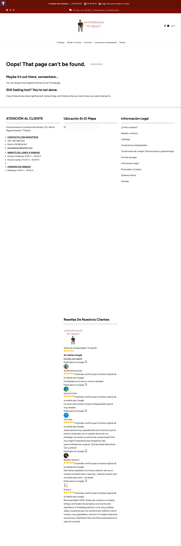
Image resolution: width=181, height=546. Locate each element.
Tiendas (122, 42)
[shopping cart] (168, 26)
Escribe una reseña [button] (73, 358)
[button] (3, 3)
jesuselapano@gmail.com (20, 147)
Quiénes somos (128, 175)
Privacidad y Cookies (131, 169)
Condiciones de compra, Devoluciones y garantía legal (147, 151)
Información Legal (130, 163)
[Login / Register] (165, 26)
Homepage (54, 82)
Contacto (88, 42)
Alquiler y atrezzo (74, 42)
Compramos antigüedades (105, 42)
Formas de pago (129, 157)
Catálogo (61, 42)
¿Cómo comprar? (129, 127)
